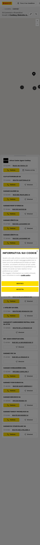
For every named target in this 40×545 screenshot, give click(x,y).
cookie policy (25, 275)
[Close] (37, 251)
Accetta (20, 289)
